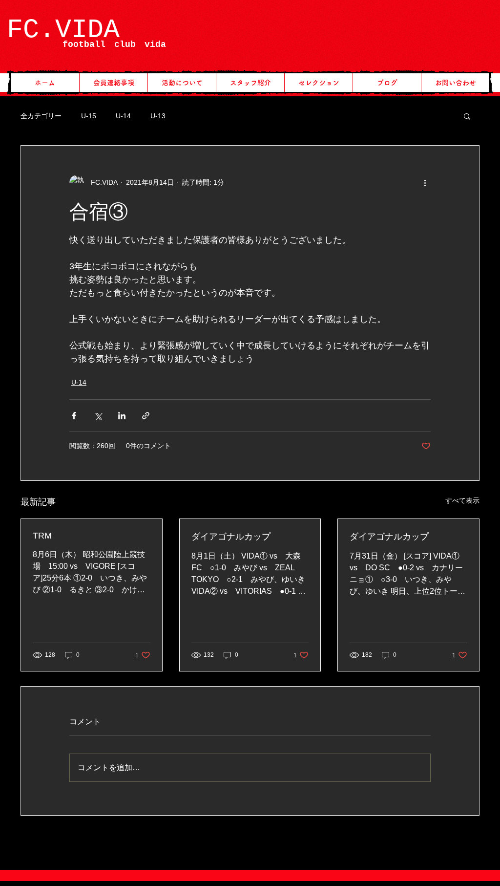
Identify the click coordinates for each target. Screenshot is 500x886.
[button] (467, 116)
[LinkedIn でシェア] (121, 415)
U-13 (158, 116)
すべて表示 (462, 500)
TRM (42, 535)
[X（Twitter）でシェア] (98, 415)
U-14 (123, 116)
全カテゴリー (41, 116)
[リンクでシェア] (145, 415)
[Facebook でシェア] (74, 415)
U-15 (88, 116)
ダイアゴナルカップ (231, 536)
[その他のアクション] (425, 183)
